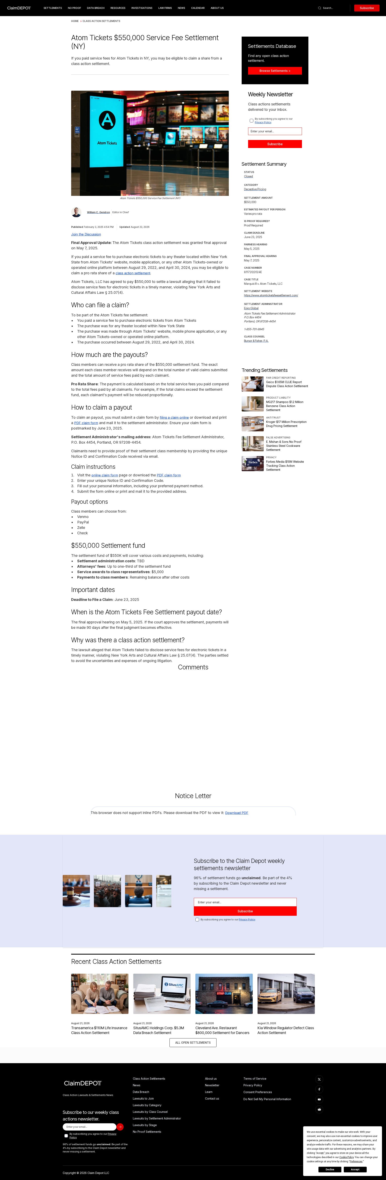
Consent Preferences (257, 1092)
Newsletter (212, 1085)
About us (211, 1078)
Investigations (141, 7)
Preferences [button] (356, 1161)
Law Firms (165, 7)
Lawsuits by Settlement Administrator (157, 1118)
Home (75, 21)
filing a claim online (174, 417)
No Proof (74, 7)
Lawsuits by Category (147, 1105)
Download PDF (236, 813)
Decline (330, 1169)
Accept (355, 1169)
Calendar (198, 7)
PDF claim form (86, 423)
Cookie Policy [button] (346, 1157)
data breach (96, 7)
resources (118, 7)
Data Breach (141, 1092)
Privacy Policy (263, 122)
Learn (209, 1092)
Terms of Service (254, 1078)
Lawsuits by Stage (145, 1125)
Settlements (53, 7)
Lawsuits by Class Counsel (150, 1111)
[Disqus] (193, 727)
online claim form (104, 475)
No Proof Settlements (147, 1131)
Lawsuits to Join (143, 1098)
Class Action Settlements (101, 21)
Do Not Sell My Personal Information (267, 1099)
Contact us (212, 1098)
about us (217, 7)
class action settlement (133, 273)
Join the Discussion (86, 234)
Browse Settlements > (275, 70)
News (181, 7)
